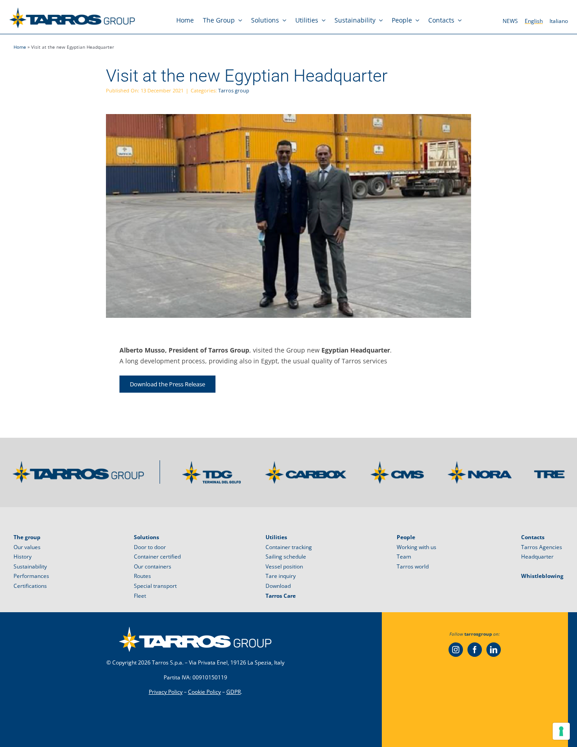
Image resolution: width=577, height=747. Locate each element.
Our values (27, 547)
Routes (142, 576)
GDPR (233, 692)
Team (404, 556)
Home (20, 47)
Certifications (30, 586)
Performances (31, 576)
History (23, 556)
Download (278, 586)
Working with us (416, 547)
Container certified (157, 556)
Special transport (155, 586)
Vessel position (284, 566)
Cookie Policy (204, 692)
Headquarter (537, 556)
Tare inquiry (281, 576)
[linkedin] (493, 649)
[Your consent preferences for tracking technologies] (561, 731)
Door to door (150, 547)
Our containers (152, 566)
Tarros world (413, 566)
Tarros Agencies (541, 547)
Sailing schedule (286, 556)
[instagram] (456, 649)
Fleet (140, 596)
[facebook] (474, 649)
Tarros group (233, 90)
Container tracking (289, 547)
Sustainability (30, 566)
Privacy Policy (166, 692)
